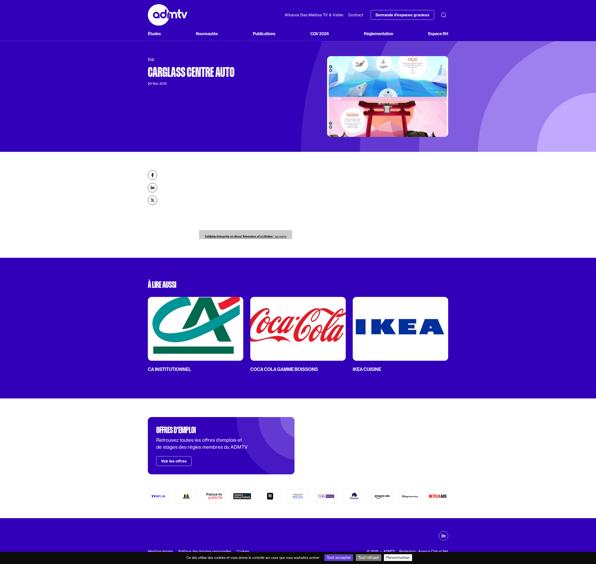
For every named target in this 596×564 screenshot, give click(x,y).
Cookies (243, 551)
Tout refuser (368, 557)
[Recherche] (443, 15)
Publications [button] (264, 33)
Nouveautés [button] (207, 33)
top (151, 59)
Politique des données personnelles (205, 551)
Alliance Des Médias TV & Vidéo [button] (314, 15)
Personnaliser (398, 557)
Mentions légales (160, 551)
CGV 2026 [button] (319, 33)
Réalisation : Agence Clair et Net (423, 551)
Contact (355, 15)
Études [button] (154, 33)
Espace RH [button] (438, 33)
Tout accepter (339, 557)
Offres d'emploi (176, 430)
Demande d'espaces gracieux (402, 15)
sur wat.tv (245, 236)
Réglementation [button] (378, 33)
